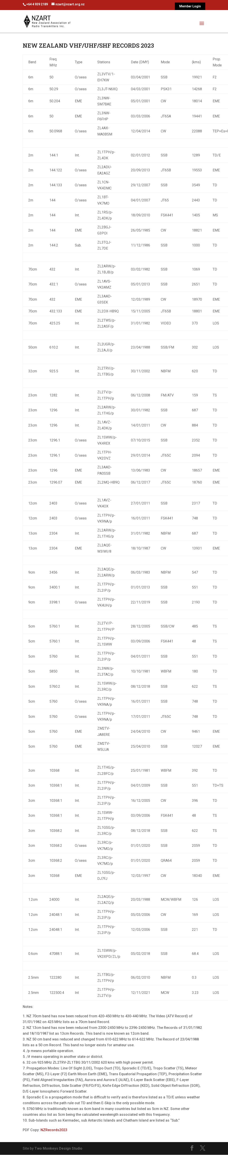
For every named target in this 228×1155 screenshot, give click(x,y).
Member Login (190, 6)
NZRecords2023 (54, 1130)
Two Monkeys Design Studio (58, 1148)
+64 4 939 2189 (37, 4)
